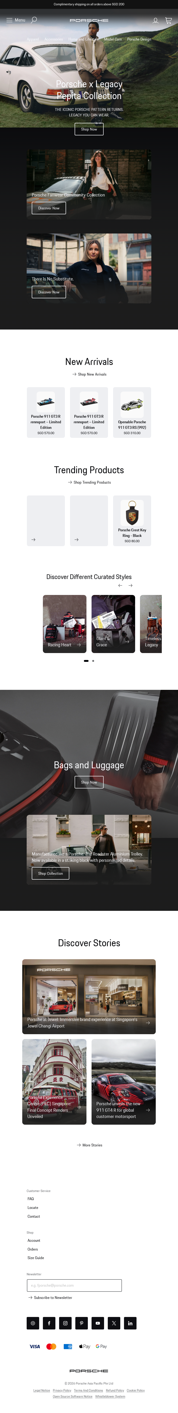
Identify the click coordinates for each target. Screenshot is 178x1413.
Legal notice (41, 1390)
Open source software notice (72, 1396)
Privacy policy (62, 1390)
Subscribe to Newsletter (53, 1297)
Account (34, 1240)
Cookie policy (136, 1390)
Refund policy (115, 1390)
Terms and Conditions (88, 1390)
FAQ (31, 1198)
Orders (33, 1249)
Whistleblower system (110, 1396)
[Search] (34, 20)
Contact (34, 1216)
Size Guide (36, 1257)
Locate (33, 1207)
